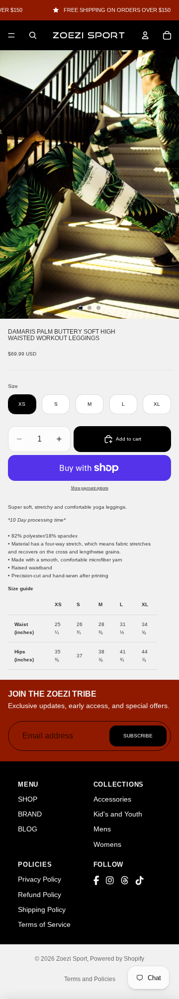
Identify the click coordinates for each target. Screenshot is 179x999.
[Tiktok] (140, 881)
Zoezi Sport (71, 958)
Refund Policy (39, 895)
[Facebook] (96, 881)
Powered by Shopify (117, 958)
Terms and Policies (89, 979)
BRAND (30, 814)
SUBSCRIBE (138, 735)
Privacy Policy (39, 879)
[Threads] (125, 881)
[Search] (33, 35)
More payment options (89, 487)
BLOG (27, 829)
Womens (107, 844)
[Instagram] (110, 881)
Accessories (112, 799)
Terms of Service (44, 924)
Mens (102, 829)
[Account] (145, 35)
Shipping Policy (42, 909)
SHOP (27, 799)
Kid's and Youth (117, 814)
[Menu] (11, 35)
